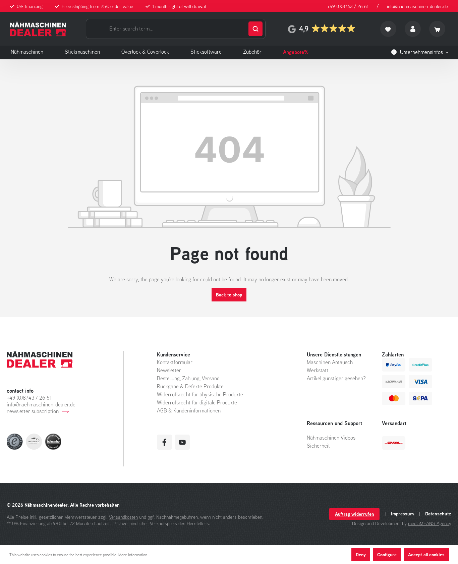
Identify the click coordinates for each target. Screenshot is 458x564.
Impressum (402, 513)
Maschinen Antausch (330, 362)
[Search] (255, 28)
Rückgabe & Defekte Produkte (190, 386)
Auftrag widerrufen (354, 514)
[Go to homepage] (38, 29)
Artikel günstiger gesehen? (336, 378)
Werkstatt (317, 370)
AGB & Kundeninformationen (189, 410)
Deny (361, 554)
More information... (134, 554)
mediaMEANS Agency (429, 523)
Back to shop (229, 294)
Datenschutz (438, 513)
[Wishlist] (388, 29)
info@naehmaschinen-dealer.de (417, 6)
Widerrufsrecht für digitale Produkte (197, 402)
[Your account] (413, 29)
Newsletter (169, 370)
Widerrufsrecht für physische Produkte (200, 394)
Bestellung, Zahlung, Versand (188, 378)
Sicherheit (318, 445)
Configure (387, 554)
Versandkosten (123, 517)
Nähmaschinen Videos (331, 437)
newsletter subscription (33, 411)
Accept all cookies (426, 554)
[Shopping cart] (437, 29)
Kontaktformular (174, 362)
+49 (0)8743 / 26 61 (347, 6)
